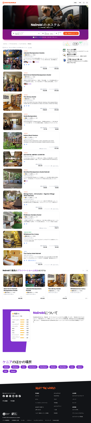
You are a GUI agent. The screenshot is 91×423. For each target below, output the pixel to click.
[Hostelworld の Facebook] (4, 396)
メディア (74, 399)
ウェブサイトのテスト (38, 420)
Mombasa (15, 367)
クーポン (23, 420)
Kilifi (5, 371)
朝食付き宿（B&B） (28, 232)
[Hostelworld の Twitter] (7, 396)
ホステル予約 (75, 409)
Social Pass (56, 395)
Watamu (53, 367)
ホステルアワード (57, 406)
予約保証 (56, 402)
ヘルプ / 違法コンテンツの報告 (42, 413)
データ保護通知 (6, 420)
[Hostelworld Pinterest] (16, 396)
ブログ (55, 399)
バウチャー (29, 420)
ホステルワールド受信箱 (77, 416)
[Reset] (39, 33)
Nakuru (80, 367)
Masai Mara (63, 367)
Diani (23, 367)
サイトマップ (48, 420)
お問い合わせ (38, 409)
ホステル (25, 50)
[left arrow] (83, 270)
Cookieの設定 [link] (56, 420)
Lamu (71, 367)
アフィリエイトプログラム (78, 413)
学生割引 (56, 413)
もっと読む (30, 47)
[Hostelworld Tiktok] (20, 396)
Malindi (6, 367)
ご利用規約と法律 (15, 420)
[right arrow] (87, 270)
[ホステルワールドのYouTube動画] (13, 396)
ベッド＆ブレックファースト (41, 402)
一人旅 (55, 409)
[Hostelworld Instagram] (10, 396)
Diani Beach (32, 367)
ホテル (25, 251)
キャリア (74, 402)
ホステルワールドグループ (78, 395)
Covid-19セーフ (33, 260)
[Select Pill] (83, 2)
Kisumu (13, 371)
